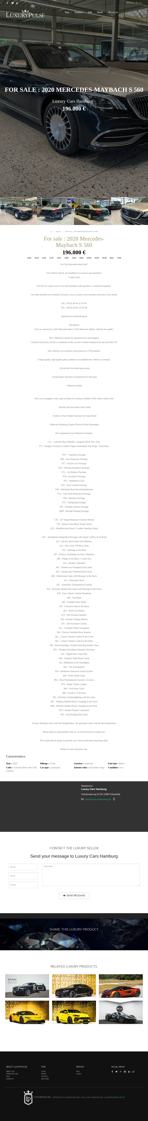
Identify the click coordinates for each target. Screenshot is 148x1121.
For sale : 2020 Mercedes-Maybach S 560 (81, 231)
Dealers (78, 12)
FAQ (8, 1076)
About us (113, 12)
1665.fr (122, 1097)
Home (43, 1074)
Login (140, 3)
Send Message (75, 895)
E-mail (131, 3)
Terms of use (12, 1074)
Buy (67, 12)
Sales (58, 231)
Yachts (44, 1076)
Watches (45, 1079)
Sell (90, 12)
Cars (43, 1071)
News (100, 12)
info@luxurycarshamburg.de (98, 799)
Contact (10, 1079)
